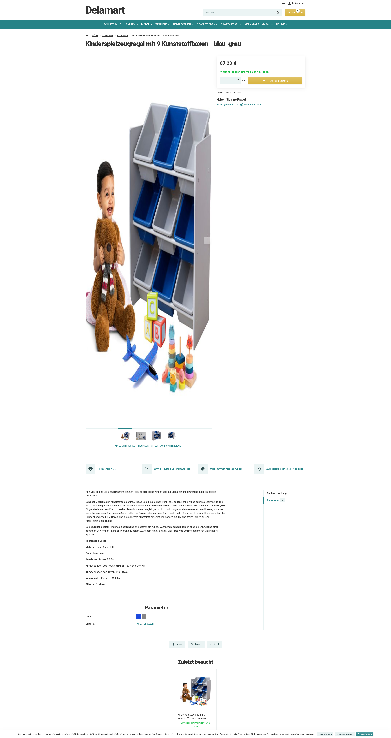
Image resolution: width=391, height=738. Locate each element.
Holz (138, 623)
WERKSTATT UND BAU (257, 24)
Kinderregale (122, 35)
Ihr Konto (296, 3)
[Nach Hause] (87, 35)
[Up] (239, 79)
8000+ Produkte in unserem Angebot (172, 469)
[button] (302, 12)
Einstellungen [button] (325, 734)
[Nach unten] (239, 82)
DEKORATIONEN (206, 24)
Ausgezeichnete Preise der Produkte (284, 469)
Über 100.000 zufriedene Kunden (226, 469)
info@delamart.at (229, 104)
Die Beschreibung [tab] (277, 493)
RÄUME (280, 24)
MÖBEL (145, 24)
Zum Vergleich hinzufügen (168, 445)
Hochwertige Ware (107, 469)
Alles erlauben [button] (365, 734)
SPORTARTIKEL (230, 24)
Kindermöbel (107, 35)
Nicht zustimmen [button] (345, 734)
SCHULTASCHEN (113, 24)
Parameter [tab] (275, 500)
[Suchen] (278, 12)
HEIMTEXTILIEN (182, 24)
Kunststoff (148, 623)
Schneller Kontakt (253, 104)
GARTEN (130, 24)
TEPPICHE (161, 24)
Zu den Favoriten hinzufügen (133, 445)
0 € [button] (295, 13)
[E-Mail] (283, 3)
